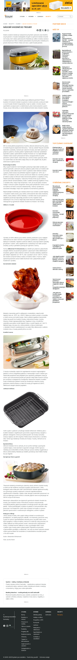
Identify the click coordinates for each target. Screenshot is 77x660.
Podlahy (24, 629)
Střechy (23, 637)
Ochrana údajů (44, 657)
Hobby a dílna (37, 617)
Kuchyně (36, 622)
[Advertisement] (26, 83)
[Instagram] (7, 627)
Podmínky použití (32, 657)
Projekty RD (24, 632)
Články (18, 24)
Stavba (22, 16)
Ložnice (35, 625)
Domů (5, 24)
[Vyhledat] (71, 16)
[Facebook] (4, 627)
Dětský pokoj (37, 615)
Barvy (23, 615)
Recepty (48, 16)
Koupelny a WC (38, 620)
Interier (31, 16)
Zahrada (40, 16)
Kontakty (6, 619)
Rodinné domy (26, 634)
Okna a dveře (25, 626)
